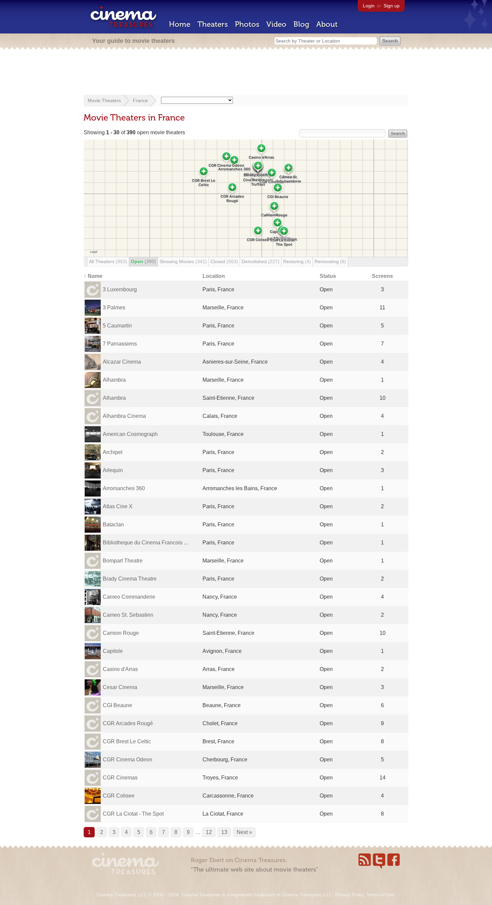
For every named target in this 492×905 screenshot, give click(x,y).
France (140, 100)
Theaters (212, 24)
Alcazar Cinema (122, 362)
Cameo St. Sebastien (128, 615)
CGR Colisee (119, 796)
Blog (301, 24)
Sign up (392, 5)
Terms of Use (380, 894)
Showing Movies (183, 261)
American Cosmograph (130, 434)
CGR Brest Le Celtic (127, 741)
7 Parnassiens (120, 344)
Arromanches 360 (124, 488)
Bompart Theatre (123, 560)
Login (369, 5)
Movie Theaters (104, 100)
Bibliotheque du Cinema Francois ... (145, 542)
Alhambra (114, 380)
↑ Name (93, 276)
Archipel (112, 452)
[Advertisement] (246, 73)
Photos (247, 24)
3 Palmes (114, 307)
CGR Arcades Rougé (128, 723)
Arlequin (113, 470)
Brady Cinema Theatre (130, 579)
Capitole (113, 651)
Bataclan (113, 524)
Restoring (297, 261)
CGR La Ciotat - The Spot (133, 814)
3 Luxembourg (120, 289)
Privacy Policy (349, 894)
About (327, 24)
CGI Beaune (117, 705)
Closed (224, 261)
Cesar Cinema (120, 687)
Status (328, 276)
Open (143, 261)
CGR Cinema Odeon (127, 759)
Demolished (260, 261)
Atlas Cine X (118, 506)
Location (213, 276)
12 (209, 832)
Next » (244, 832)
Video (276, 24)
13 (224, 832)
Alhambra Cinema (124, 416)
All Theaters (108, 261)
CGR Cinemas (120, 777)
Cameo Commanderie (129, 597)
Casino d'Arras (120, 669)
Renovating (330, 261)
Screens (382, 276)
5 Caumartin (117, 325)
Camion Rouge (121, 633)
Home (179, 24)
